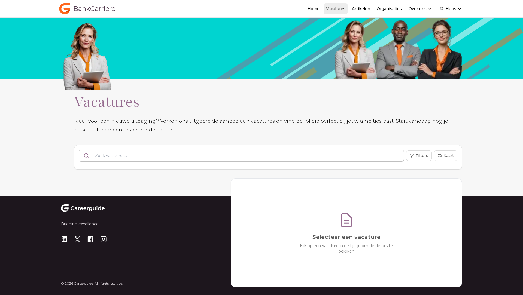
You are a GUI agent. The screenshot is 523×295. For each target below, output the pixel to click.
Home (314, 8)
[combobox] (241, 156)
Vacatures (335, 8)
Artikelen (361, 8)
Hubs (451, 8)
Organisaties (389, 8)
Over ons (418, 8)
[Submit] (87, 156)
